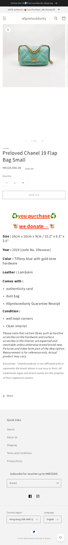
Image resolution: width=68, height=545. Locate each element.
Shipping (12, 445)
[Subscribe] (57, 483)
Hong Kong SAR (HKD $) (21, 519)
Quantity (7, 176)
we (22, 226)
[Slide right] (42, 141)
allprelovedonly (29, 538)
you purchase (34, 215)
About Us (12, 437)
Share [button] (10, 395)
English (50, 519)
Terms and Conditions (19, 453)
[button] (4, 18)
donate (37, 226)
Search (11, 429)
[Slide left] (25, 141)
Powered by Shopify (43, 538)
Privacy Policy (14, 461)
